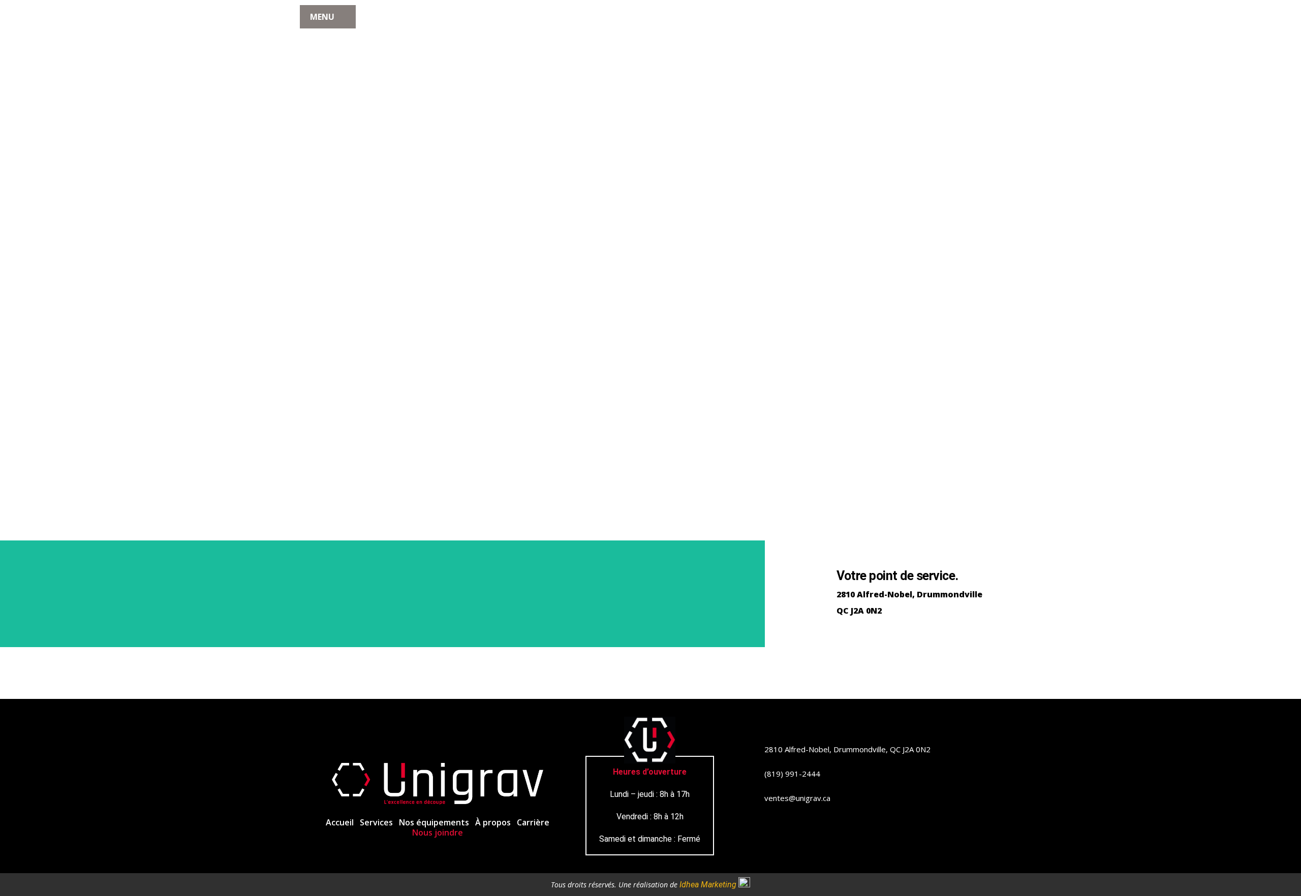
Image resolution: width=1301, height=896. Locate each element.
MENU (322, 16)
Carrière (533, 822)
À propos (493, 822)
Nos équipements (434, 822)
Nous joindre (437, 832)
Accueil (340, 822)
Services (376, 822)
